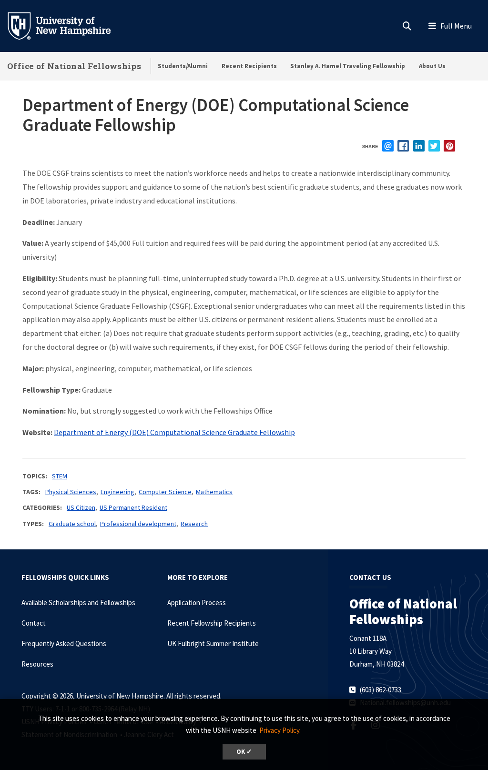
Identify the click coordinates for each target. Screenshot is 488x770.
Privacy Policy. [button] (280, 730)
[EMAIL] (388, 146)
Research (194, 523)
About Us (432, 66)
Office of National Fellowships (74, 66)
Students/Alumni (183, 66)
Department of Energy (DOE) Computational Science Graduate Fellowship (174, 432)
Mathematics (214, 491)
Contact (33, 623)
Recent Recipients (249, 66)
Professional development (138, 523)
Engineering (117, 491)
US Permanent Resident (133, 507)
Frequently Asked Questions (63, 643)
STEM (59, 476)
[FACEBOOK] (403, 146)
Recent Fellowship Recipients (211, 623)
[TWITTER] (434, 146)
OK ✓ (244, 752)
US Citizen (81, 507)
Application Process (196, 602)
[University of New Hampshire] (66, 25)
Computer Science (165, 491)
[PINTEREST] (449, 146)
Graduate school (72, 523)
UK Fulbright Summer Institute (213, 643)
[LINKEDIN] (419, 146)
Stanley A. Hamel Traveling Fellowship (347, 66)
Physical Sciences (70, 491)
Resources (37, 664)
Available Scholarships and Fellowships (78, 602)
